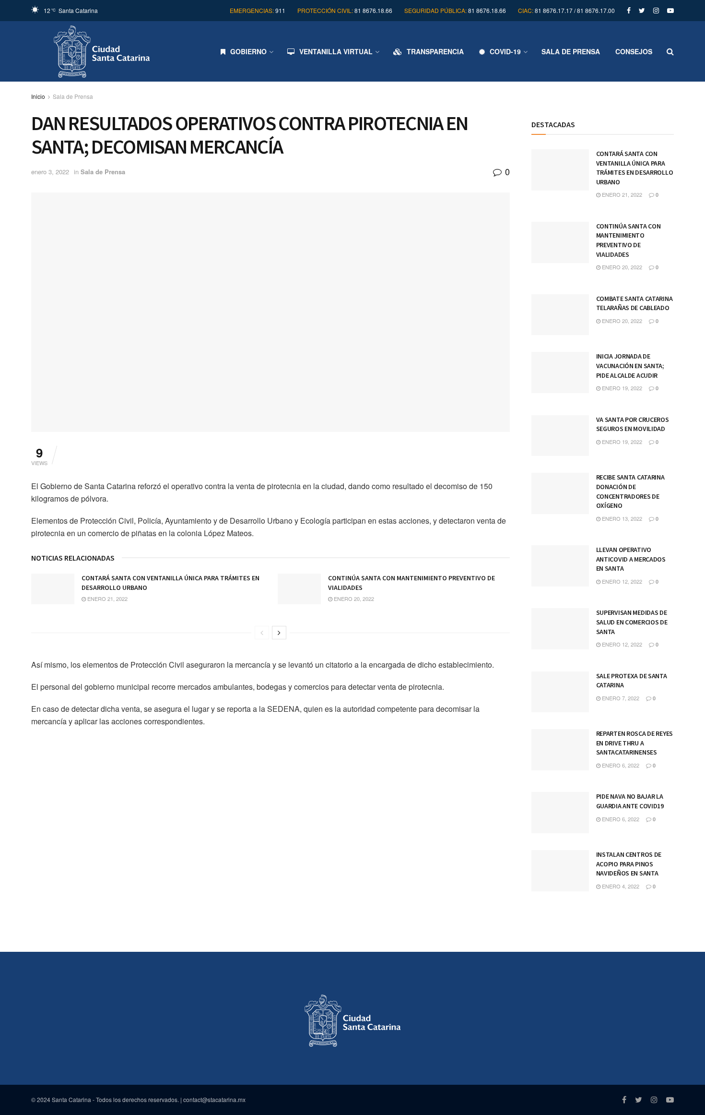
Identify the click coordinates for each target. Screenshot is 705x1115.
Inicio (38, 96)
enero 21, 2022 (107, 598)
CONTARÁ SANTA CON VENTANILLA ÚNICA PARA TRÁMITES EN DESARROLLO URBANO (634, 167)
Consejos (633, 51)
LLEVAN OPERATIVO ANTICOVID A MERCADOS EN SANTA (631, 559)
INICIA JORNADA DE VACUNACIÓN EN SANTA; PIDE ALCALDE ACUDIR (630, 365)
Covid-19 (505, 51)
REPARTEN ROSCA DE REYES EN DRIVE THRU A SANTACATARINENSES (634, 742)
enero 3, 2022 (50, 171)
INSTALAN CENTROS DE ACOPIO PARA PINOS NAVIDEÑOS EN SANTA (629, 863)
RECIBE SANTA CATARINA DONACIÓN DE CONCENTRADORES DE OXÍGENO (630, 491)
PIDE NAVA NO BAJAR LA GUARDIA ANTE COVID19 (630, 801)
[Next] (279, 632)
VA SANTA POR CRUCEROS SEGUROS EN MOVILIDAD (632, 424)
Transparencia (435, 51)
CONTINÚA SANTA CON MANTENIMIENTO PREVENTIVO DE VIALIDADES (628, 240)
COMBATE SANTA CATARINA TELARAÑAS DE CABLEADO (634, 303)
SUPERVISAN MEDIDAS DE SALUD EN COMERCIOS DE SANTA (632, 621)
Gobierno (248, 51)
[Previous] (262, 632)
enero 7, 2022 (619, 698)
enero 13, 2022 (621, 518)
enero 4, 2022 (619, 886)
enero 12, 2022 (621, 581)
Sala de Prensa (570, 51)
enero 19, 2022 (621, 388)
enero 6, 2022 (619, 765)
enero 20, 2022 (353, 598)
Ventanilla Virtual (336, 51)
